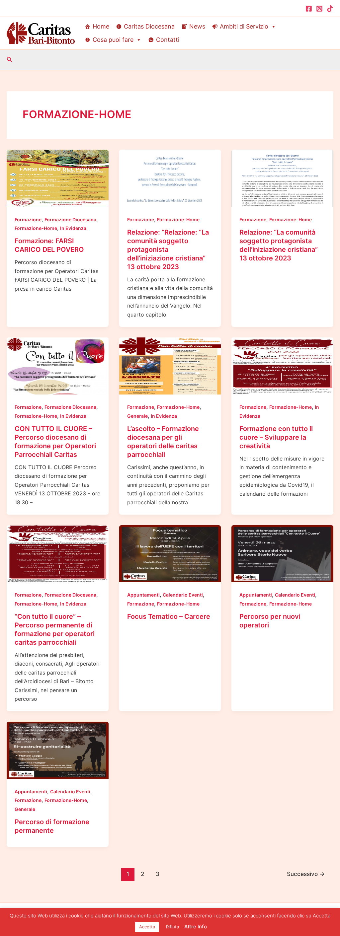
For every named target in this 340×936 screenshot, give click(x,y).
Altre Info (195, 926)
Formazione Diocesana (70, 219)
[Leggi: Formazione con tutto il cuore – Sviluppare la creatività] (282, 365)
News (197, 26)
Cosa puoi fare (113, 39)
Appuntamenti (143, 595)
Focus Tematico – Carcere (168, 616)
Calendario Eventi (183, 595)
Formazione (28, 219)
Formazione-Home (36, 228)
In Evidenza (73, 228)
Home (101, 26)
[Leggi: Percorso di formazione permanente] (58, 750)
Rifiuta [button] (172, 926)
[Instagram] (319, 8)
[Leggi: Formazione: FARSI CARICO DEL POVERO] (58, 178)
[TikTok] (330, 8)
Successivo (306, 873)
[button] (10, 59)
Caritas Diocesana (149, 26)
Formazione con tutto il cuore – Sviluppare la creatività (276, 437)
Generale (137, 416)
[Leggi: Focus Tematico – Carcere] (170, 553)
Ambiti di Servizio (244, 26)
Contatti (167, 39)
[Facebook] (308, 8)
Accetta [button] (147, 926)
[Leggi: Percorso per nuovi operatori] (282, 553)
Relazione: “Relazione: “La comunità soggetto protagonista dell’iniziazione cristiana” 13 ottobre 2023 (168, 249)
